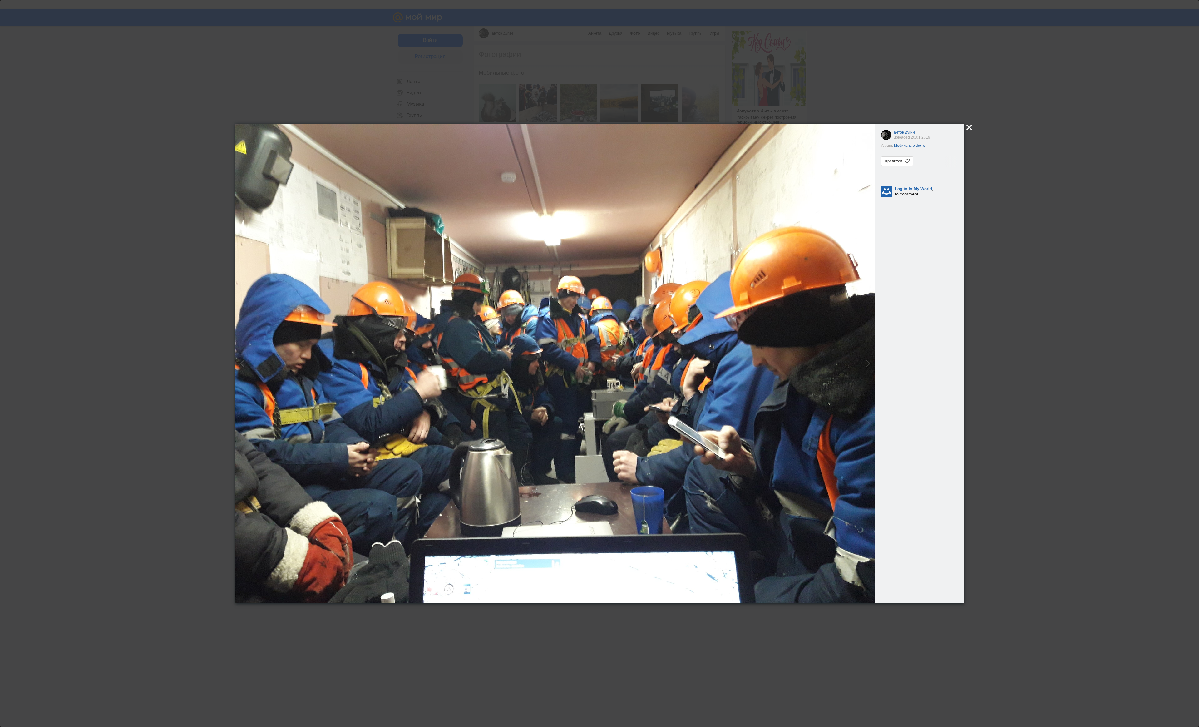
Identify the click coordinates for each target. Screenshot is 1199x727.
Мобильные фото (909, 145)
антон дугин (904, 132)
